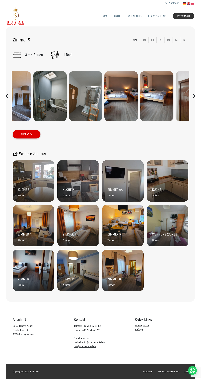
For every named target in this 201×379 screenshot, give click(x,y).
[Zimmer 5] (123, 225)
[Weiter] (194, 96)
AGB (186, 371)
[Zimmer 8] (123, 270)
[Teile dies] (153, 40)
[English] (189, 3)
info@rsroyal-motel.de (85, 346)
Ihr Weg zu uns (142, 325)
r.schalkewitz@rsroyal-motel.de (89, 342)
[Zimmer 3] (33, 270)
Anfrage (139, 329)
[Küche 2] (78, 181)
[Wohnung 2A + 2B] (167, 225)
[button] (192, 370)
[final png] (15, 16)
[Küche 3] (33, 181)
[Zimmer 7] (78, 225)
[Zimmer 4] (33, 225)
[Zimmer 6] (78, 270)
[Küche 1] (167, 181)
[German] (185, 3)
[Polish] (192, 3)
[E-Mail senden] (145, 40)
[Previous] (7, 96)
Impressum (148, 371)
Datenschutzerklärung (168, 371)
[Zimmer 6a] (123, 181)
